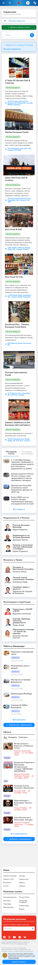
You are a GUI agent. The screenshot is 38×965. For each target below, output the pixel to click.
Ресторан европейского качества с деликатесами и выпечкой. (19, 434)
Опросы (22, 886)
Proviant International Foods (16, 373)
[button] (34, 3)
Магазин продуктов (13, 88)
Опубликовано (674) (12, 14)
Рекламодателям (10, 897)
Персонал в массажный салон (22, 653)
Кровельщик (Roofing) (21, 694)
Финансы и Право (12, 559)
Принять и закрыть (19, 962)
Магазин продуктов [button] (12, 49)
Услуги (6, 886)
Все (5, 737)
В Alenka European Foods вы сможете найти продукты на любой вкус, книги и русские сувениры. (19, 142)
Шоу (5, 781)
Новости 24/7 (8, 879)
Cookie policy (24, 905)
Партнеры (7, 904)
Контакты (7, 900)
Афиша (7, 732)
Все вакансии (19, 719)
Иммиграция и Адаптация (17, 602)
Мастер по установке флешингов (21, 681)
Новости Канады (9, 876)
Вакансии (7, 882)
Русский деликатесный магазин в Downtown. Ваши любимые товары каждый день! (19, 337)
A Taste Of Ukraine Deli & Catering (17, 81)
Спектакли (23, 737)
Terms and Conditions (23, 901)
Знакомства (23, 879)
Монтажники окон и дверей (20, 667)
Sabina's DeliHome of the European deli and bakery (17, 423)
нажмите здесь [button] (22, 943)
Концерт (7, 758)
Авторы (22, 876)
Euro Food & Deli (13, 229)
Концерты (12, 737)
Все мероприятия (19, 834)
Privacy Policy (24, 897)
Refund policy (8, 907)
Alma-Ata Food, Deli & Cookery (16, 179)
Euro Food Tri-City (14, 277)
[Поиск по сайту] (10, 3)
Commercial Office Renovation (19, 706)
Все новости (19, 509)
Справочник (9, 12)
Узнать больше (13, 958)
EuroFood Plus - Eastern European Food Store (17, 325)
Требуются (15, 657)
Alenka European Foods (17, 132)
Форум (21, 909)
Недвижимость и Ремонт (16, 517)
